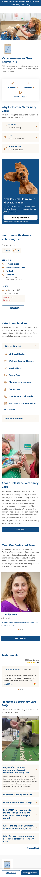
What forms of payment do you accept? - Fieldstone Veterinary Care (18, 839)
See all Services (9, 409)
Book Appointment (30, 873)
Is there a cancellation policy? (17, 802)
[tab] (18, 629)
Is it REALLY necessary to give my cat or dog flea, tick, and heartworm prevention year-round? (17, 814)
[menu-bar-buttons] (37, 9)
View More (20, 530)
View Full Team (20, 638)
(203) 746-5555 (10, 873)
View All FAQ (33, 848)
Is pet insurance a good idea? (17, 794)
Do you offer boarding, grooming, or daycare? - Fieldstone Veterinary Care (16, 770)
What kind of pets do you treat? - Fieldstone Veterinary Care (18, 827)
